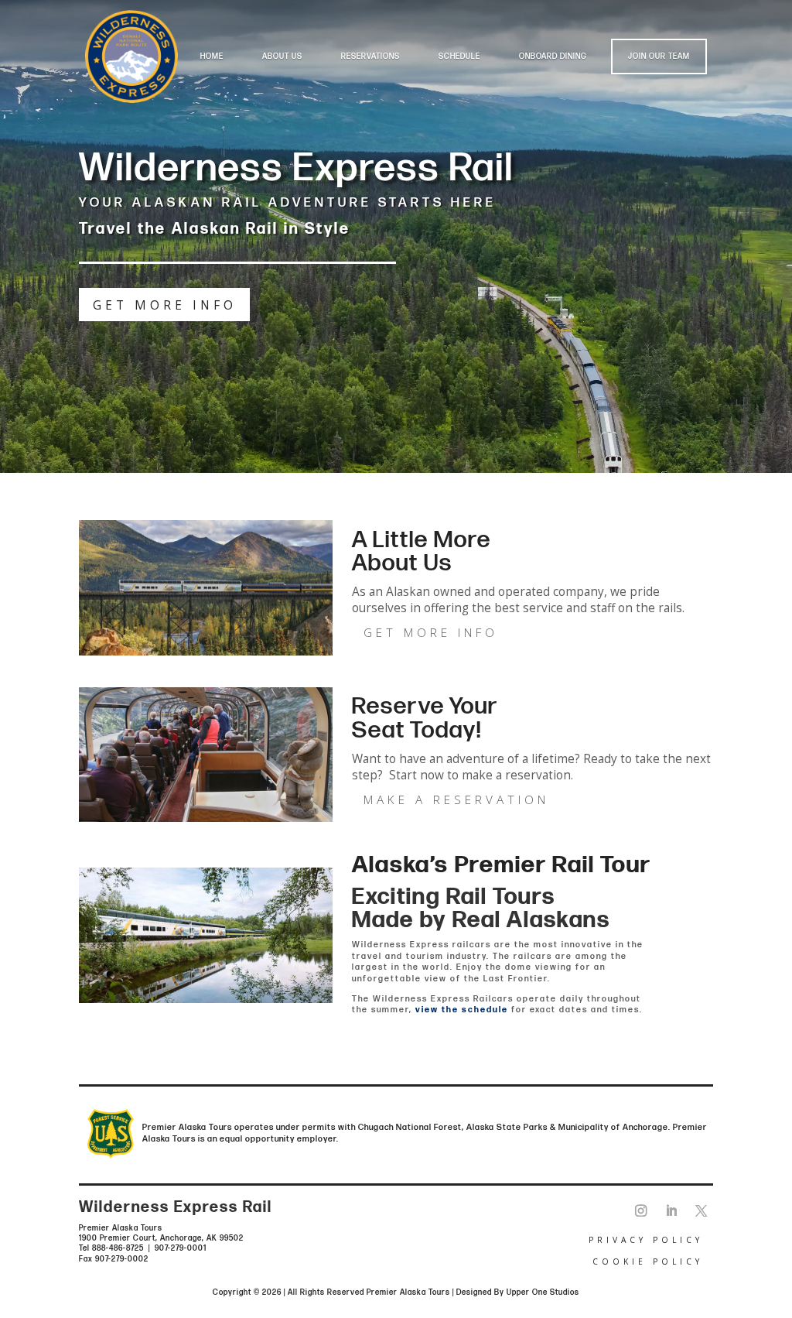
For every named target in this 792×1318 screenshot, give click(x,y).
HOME (212, 56)
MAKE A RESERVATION (456, 800)
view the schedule (461, 1010)
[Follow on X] (701, 1212)
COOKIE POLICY (647, 1261)
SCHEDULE (459, 56)
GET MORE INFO (165, 305)
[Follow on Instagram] (641, 1212)
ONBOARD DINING (553, 56)
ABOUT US (282, 56)
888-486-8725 (118, 1248)
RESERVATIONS (370, 56)
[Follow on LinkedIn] (671, 1212)
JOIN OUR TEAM (659, 56)
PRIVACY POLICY (646, 1239)
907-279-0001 (181, 1248)
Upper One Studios (543, 1292)
